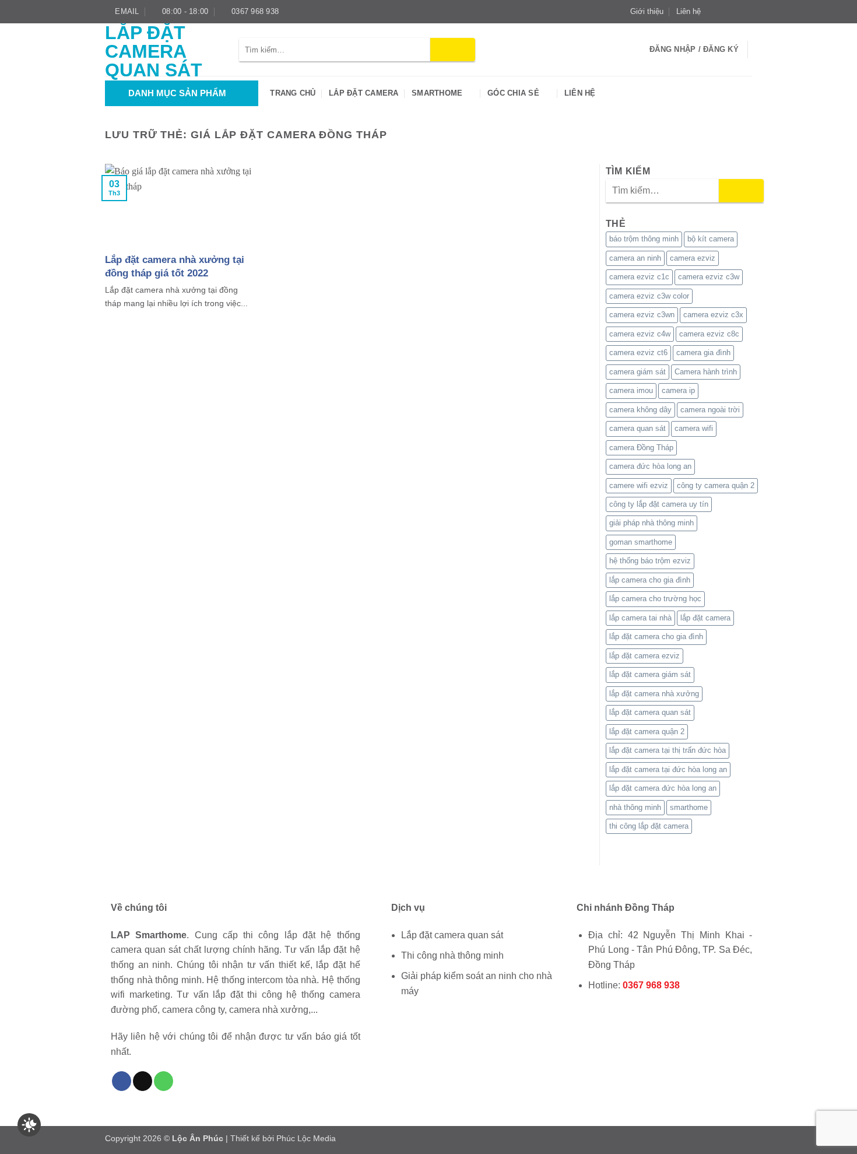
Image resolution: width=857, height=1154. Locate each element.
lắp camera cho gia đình (649, 580)
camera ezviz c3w (708, 276)
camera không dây (640, 409)
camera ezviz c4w (639, 333)
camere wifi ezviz (638, 485)
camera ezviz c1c (639, 276)
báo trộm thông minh (644, 238)
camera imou (631, 390)
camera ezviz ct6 (638, 352)
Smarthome (437, 93)
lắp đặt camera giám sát (650, 674)
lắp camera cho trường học (655, 598)
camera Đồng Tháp (641, 447)
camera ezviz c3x (713, 314)
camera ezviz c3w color (649, 296)
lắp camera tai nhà (640, 617)
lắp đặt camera (705, 617)
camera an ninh (635, 258)
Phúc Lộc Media (306, 1138)
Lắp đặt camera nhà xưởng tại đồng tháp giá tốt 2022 (174, 266)
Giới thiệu (646, 11)
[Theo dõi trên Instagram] (724, 12)
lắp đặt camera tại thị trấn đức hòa (667, 750)
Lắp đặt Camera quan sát (153, 51)
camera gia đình (703, 352)
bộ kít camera (710, 238)
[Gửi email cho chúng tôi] (746, 12)
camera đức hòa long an (650, 466)
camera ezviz (692, 258)
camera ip (678, 390)
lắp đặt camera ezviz (644, 655)
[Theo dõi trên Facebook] (713, 12)
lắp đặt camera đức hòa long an (662, 788)
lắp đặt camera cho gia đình (656, 636)
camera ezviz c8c (709, 333)
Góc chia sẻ (513, 93)
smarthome (689, 807)
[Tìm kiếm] (637, 49)
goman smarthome (640, 542)
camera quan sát (637, 428)
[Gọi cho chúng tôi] (163, 1081)
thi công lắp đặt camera (649, 826)
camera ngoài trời (710, 409)
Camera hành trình (706, 371)
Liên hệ (688, 11)
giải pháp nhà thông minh (651, 522)
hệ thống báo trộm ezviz (650, 560)
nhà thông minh (635, 807)
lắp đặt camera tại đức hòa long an (668, 769)
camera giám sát (637, 371)
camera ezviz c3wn (642, 314)
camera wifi (694, 428)
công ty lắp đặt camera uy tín (658, 504)
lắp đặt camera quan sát (650, 712)
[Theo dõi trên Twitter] (735, 12)
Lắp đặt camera (364, 93)
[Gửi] (452, 49)
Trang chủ (292, 93)
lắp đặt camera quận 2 (646, 731)
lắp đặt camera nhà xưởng (654, 693)
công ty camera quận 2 (715, 485)
